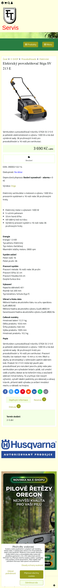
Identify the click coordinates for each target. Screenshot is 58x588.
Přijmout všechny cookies (31, 574)
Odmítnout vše (31, 582)
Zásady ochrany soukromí (32, 565)
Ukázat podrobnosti (11, 572)
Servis (10, 27)
